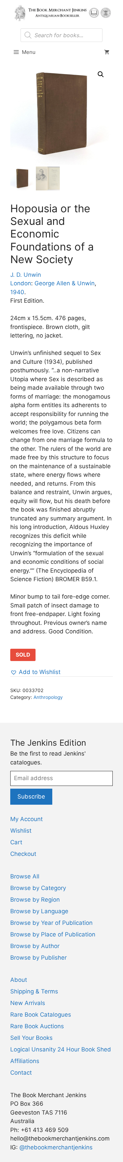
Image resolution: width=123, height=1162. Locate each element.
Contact (21, 1072)
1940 (17, 292)
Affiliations (24, 1061)
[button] (101, 74)
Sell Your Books (31, 1037)
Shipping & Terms (34, 991)
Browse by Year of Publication (51, 922)
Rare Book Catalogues (40, 1014)
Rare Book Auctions (37, 1026)
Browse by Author (34, 946)
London (20, 283)
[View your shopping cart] (106, 52)
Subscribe (31, 796)
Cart (16, 842)
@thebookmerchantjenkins (56, 1147)
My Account (26, 819)
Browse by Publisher (38, 957)
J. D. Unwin (25, 274)
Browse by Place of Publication (52, 934)
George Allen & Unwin (65, 283)
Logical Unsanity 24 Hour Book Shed (60, 1049)
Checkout (23, 853)
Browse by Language (39, 911)
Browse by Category (38, 888)
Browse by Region (35, 899)
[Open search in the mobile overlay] (61, 35)
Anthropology (48, 697)
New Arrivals (27, 1003)
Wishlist (20, 830)
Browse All (24, 876)
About (18, 979)
